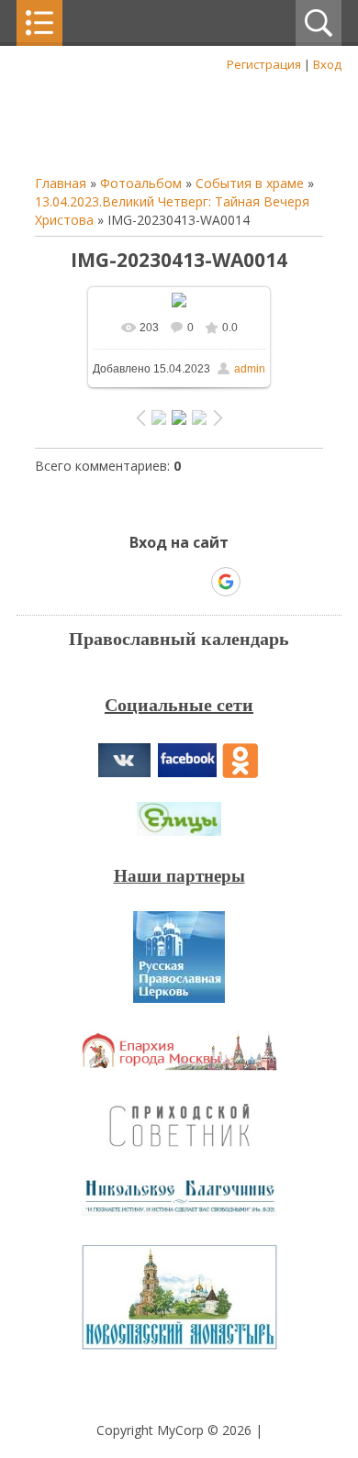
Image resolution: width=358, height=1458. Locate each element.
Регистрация (264, 64)
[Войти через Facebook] (162, 581)
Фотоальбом (141, 183)
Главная (60, 183)
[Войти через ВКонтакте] (131, 581)
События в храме (250, 183)
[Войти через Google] (226, 581)
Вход (327, 64)
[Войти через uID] (100, 581)
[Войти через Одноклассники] (258, 581)
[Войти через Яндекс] (193, 581)
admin (249, 368)
